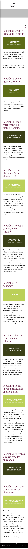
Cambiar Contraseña (6, 545)
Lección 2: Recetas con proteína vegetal (13, 228)
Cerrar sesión (5, 547)
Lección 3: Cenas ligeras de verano (12, 80)
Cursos (3, 544)
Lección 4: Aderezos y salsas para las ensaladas (14, 456)
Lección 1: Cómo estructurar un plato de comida (12, 124)
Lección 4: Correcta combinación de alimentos (13, 489)
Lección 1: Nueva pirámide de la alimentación (12, 173)
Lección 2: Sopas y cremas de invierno (13, 32)
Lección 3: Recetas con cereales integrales (13, 337)
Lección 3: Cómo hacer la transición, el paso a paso (13, 388)
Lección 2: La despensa (10, 284)
